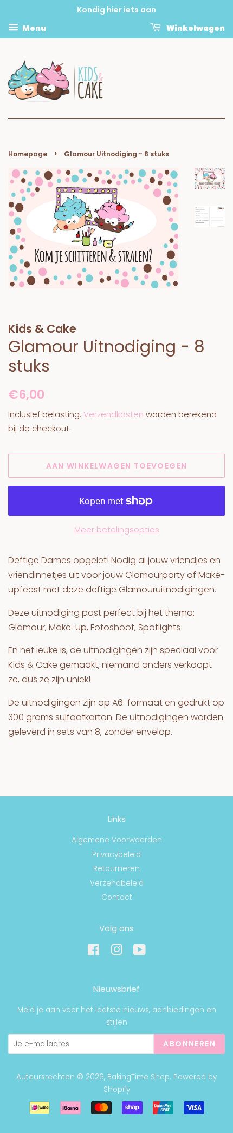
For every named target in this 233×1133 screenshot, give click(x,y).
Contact (116, 897)
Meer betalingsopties (116, 529)
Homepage (27, 154)
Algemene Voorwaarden (117, 840)
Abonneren (189, 1043)
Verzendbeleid (117, 883)
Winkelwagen (195, 27)
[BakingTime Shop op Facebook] (93, 952)
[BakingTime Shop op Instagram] (116, 952)
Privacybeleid (116, 854)
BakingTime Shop (138, 1077)
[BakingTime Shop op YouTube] (139, 952)
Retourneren (116, 869)
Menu (33, 27)
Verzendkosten (113, 414)
